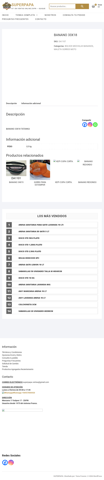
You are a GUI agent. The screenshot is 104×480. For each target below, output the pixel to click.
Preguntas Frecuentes (11, 361)
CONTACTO (40, 19)
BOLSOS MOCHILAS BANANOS (79, 46)
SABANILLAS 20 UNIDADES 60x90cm (36, 311)
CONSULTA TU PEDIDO (74, 15)
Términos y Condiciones (12, 352)
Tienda (5, 366)
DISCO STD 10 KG (26, 278)
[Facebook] (84, 124)
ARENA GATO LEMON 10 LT (31, 264)
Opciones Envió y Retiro (12, 355)
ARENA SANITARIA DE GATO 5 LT (34, 231)
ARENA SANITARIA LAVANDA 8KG (34, 284)
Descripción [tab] (11, 103)
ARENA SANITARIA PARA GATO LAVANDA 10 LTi (41, 224)
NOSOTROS (50, 15)
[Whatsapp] (95, 124)
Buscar (82, 6)
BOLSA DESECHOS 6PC (29, 258)
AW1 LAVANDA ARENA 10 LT (32, 298)
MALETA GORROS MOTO (65, 49)
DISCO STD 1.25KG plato (30, 244)
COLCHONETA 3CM (27, 304)
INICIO (5, 15)
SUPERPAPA (23, 5)
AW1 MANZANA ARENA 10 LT (33, 291)
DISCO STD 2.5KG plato (30, 251)
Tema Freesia (81, 476)
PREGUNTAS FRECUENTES (15, 19)
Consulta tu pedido (10, 358)
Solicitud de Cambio (10, 364)
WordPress (97, 476)
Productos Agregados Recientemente (17, 369)
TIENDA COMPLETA (25, 15)
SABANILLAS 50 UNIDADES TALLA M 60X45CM (40, 271)
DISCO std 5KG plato (29, 238)
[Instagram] (90, 124)
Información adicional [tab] (31, 103)
